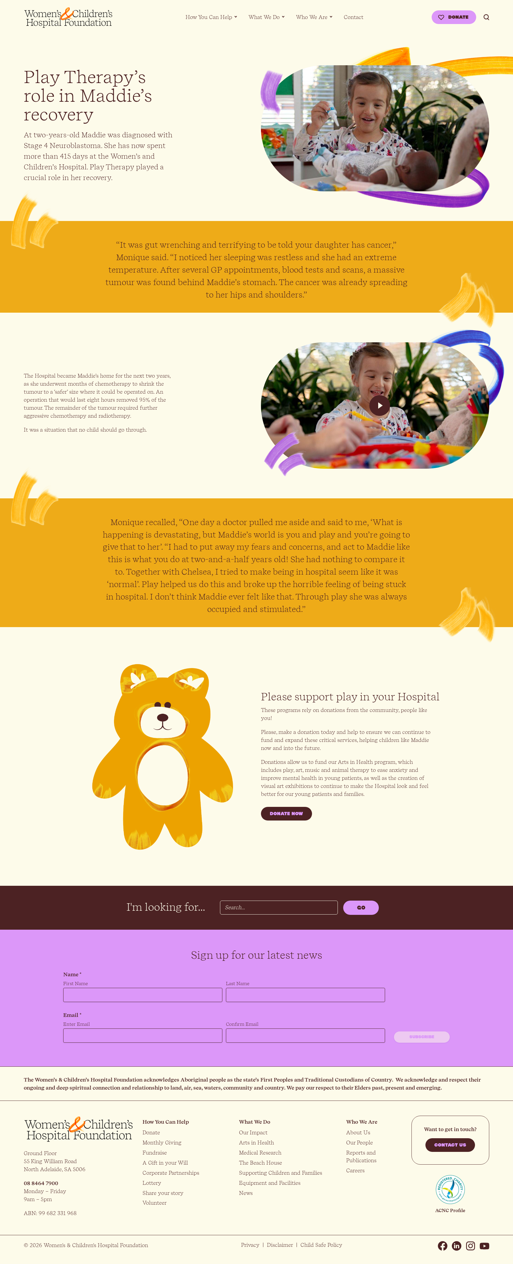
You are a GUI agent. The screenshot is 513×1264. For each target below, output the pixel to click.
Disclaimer (280, 1245)
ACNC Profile (450, 1210)
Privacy (250, 1245)
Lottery (151, 1183)
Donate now (286, 813)
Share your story (162, 1193)
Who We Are (311, 17)
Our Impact (253, 1132)
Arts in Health (256, 1142)
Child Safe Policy (321, 1245)
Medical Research (260, 1152)
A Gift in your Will (165, 1163)
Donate (458, 17)
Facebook (442, 1246)
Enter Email (76, 1024)
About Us (358, 1132)
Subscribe (421, 1037)
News (246, 1193)
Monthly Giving (161, 1142)
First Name (75, 983)
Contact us (450, 1145)
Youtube (484, 1246)
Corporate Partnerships (170, 1173)
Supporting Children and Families (280, 1173)
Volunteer (154, 1203)
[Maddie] (379, 405)
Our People (359, 1142)
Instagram (470, 1246)
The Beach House (260, 1163)
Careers (355, 1170)
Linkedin (456, 1246)
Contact (353, 17)
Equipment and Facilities (269, 1183)
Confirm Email (242, 1024)
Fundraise (154, 1152)
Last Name (237, 983)
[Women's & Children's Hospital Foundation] (68, 18)
